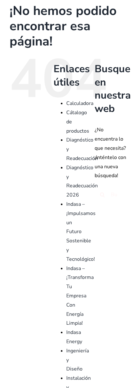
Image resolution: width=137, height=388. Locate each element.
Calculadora (79, 103)
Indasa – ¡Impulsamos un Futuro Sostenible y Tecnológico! (81, 232)
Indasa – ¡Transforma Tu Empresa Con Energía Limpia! (80, 296)
